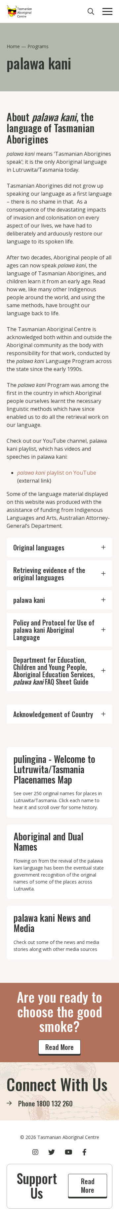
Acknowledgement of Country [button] (53, 714)
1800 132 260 (55, 1103)
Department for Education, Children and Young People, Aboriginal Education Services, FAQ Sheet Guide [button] (54, 671)
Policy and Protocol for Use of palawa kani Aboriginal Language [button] (54, 629)
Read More (59, 1047)
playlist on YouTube (56, 472)
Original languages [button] (38, 547)
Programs (38, 46)
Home (13, 46)
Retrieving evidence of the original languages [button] (49, 573)
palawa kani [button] (29, 600)
